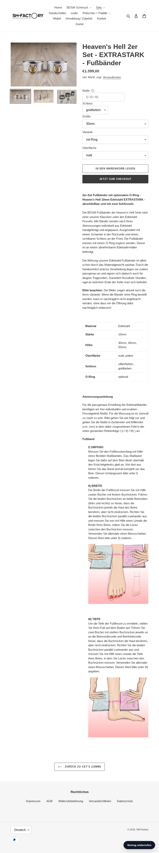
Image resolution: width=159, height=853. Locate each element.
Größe (86, 116)
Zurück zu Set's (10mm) (82, 766)
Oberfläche (89, 148)
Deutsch (20, 830)
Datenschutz (125, 801)
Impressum (33, 801)
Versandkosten (112, 77)
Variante (87, 132)
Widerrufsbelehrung (70, 801)
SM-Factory (142, 829)
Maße (86, 90)
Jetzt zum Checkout (115, 179)
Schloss (87, 103)
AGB (49, 801)
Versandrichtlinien (100, 801)
